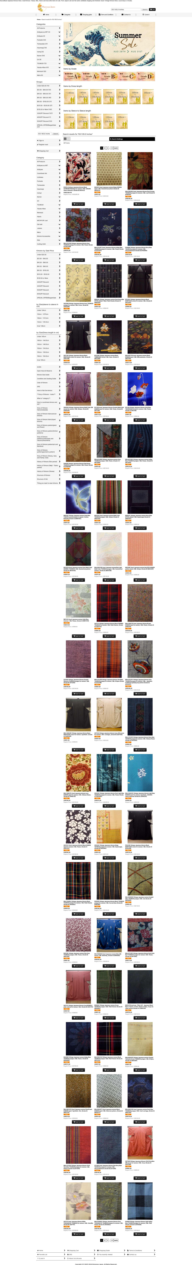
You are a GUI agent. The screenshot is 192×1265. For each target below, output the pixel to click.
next (116, 148)
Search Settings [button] (117, 139)
